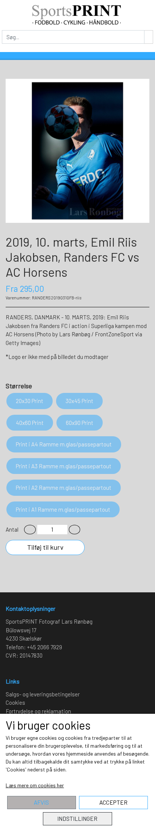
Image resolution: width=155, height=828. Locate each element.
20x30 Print (29, 400)
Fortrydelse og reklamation (38, 711)
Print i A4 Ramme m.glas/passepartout (64, 444)
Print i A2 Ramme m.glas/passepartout (63, 487)
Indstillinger (77, 818)
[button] (30, 529)
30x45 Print (79, 400)
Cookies (15, 702)
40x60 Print (30, 422)
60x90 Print (79, 422)
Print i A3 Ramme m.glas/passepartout (63, 466)
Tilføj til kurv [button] (45, 547)
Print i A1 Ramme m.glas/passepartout (63, 509)
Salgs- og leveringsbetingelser (43, 694)
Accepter (113, 802)
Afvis (41, 802)
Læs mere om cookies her (35, 785)
